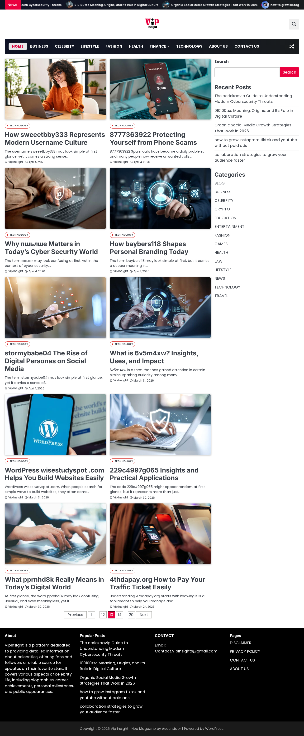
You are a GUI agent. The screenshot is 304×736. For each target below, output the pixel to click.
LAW (218, 261)
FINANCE (158, 46)
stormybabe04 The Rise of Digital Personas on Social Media (46, 361)
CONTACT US (246, 46)
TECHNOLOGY (189, 46)
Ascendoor (171, 728)
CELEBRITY (64, 46)
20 (131, 614)
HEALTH (136, 46)
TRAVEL (221, 295)
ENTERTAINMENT (229, 226)
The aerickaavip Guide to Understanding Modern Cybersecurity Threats (253, 98)
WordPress (214, 728)
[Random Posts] (291, 46)
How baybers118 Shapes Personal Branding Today (149, 248)
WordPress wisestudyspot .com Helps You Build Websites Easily (54, 474)
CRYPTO (222, 209)
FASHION (113, 46)
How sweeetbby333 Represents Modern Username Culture (55, 138)
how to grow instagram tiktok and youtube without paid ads (112, 694)
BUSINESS (39, 46)
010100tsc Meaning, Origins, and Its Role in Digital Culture (105, 5)
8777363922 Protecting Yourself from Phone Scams (153, 138)
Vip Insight (15, 162)
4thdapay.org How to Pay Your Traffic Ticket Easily (157, 583)
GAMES (221, 244)
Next (144, 614)
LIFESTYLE (90, 46)
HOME (18, 46)
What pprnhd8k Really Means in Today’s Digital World (54, 583)
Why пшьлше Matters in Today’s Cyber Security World (51, 248)
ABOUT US (218, 46)
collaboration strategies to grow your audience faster (111, 709)
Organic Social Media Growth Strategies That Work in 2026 (203, 5)
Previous (75, 614)
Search (221, 61)
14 (120, 614)
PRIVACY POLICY (245, 651)
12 (103, 614)
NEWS (219, 278)
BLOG (219, 183)
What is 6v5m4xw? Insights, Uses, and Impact (154, 357)
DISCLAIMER (241, 643)
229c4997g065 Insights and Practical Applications (154, 474)
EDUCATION (225, 218)
